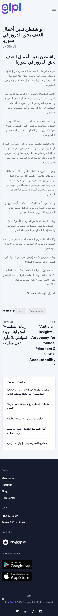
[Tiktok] (32, 611)
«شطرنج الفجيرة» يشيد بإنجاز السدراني (27, 443)
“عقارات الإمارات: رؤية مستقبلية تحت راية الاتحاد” (28, 406)
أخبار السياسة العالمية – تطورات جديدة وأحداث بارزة (26, 431)
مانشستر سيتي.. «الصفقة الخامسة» (25, 418)
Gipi (12, 602)
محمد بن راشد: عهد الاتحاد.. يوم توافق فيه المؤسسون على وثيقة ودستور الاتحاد (28, 392)
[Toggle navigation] (54, 9)
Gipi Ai (11, 46)
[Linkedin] (40, 611)
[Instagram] (25, 611)
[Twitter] (17, 611)
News (21, 311)
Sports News (36, 311)
